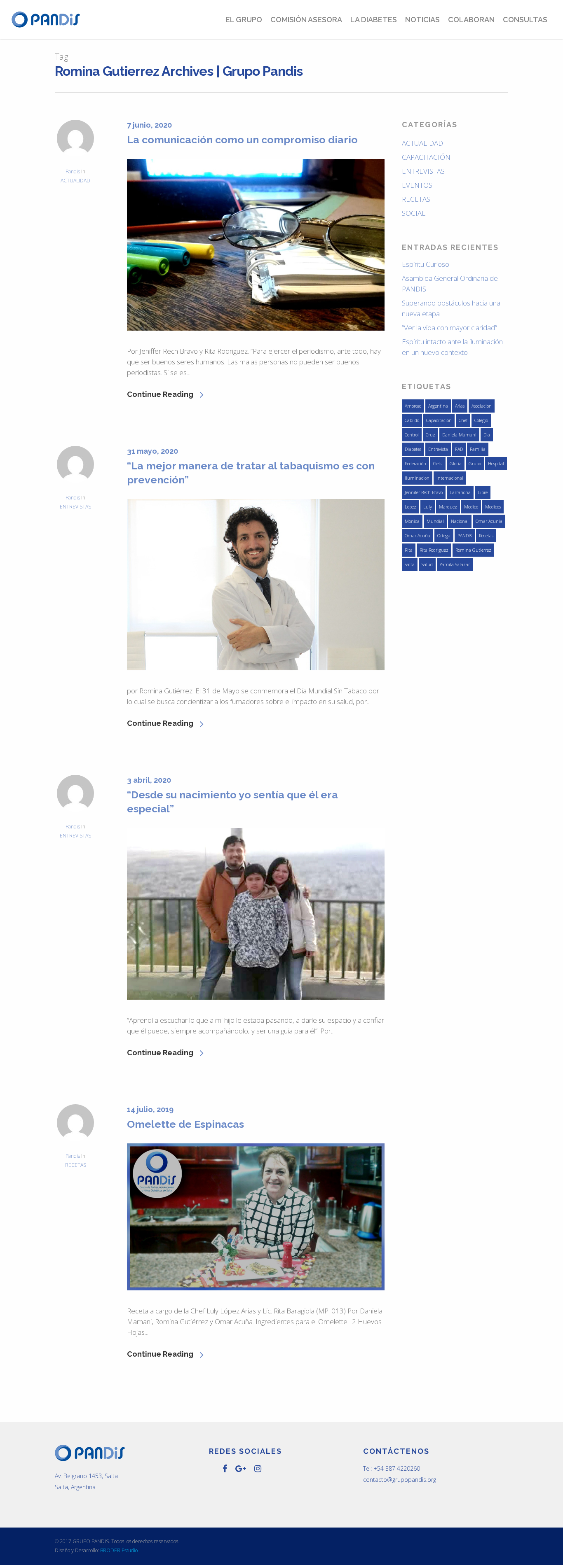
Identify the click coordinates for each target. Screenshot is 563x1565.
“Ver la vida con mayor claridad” (449, 327)
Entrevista (438, 449)
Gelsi (438, 463)
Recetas (486, 536)
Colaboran (471, 19)
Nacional (460, 521)
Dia (486, 435)
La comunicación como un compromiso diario (242, 139)
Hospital (496, 463)
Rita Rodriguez (434, 550)
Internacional (449, 478)
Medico (471, 507)
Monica (412, 521)
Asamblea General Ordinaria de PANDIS (450, 283)
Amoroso (413, 406)
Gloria (456, 463)
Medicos (493, 507)
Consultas (525, 19)
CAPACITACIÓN (426, 157)
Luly (427, 507)
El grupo (243, 19)
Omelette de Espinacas (185, 1124)
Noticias (422, 19)
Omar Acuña (417, 536)
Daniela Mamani (459, 435)
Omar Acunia (489, 521)
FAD (459, 449)
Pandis (73, 171)
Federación (415, 463)
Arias (459, 406)
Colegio (481, 420)
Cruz (430, 435)
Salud (427, 564)
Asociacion (482, 406)
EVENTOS (417, 185)
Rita (409, 550)
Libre (483, 492)
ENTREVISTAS (75, 506)
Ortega (443, 536)
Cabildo (412, 420)
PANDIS (464, 536)
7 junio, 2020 (149, 125)
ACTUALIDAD (75, 180)
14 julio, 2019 (150, 1109)
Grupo (475, 463)
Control (412, 435)
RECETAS (75, 1165)
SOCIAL (413, 213)
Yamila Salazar (455, 564)
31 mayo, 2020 (152, 451)
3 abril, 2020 (149, 780)
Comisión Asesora (306, 19)
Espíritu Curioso (425, 264)
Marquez (448, 507)
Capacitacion (439, 420)
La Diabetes (373, 19)
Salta (410, 564)
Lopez (410, 507)
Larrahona (460, 492)
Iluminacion (417, 478)
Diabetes (413, 449)
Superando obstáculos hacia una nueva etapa (451, 308)
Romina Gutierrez (473, 550)
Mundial (435, 521)
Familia (478, 449)
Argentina (438, 406)
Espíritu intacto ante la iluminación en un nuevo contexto (452, 347)
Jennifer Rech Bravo (424, 492)
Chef (463, 420)
